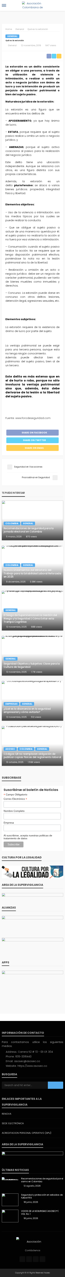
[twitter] (29, 1259)
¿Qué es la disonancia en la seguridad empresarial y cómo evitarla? (27, 710)
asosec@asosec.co (27, 1061)
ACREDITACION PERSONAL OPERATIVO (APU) (26, 1133)
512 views (36, 717)
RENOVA (6, 1114)
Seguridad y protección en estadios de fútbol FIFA (42, 1196)
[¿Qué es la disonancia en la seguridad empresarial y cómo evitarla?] (32, 701)
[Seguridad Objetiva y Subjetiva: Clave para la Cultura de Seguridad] (32, 656)
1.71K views (36, 671)
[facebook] (22, 1259)
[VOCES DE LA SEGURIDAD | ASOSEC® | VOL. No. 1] (10, 1216)
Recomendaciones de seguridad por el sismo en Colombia (42, 1180)
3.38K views (36, 581)
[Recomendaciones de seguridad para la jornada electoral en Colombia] (32, 520)
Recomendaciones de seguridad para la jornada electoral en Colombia (28, 530)
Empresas (11, 703)
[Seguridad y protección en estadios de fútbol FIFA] (10, 1199)
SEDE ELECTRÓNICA (13, 1123)
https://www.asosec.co (32, 1066)
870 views (31, 536)
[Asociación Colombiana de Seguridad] (32, 1241)
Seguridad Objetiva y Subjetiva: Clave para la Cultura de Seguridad (32, 665)
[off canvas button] (4, 5)
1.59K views (34, 762)
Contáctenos (32, 1250)
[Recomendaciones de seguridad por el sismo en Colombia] (10, 1178)
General (12, 36)
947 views (50, 45)
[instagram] (36, 1259)
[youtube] (42, 1259)
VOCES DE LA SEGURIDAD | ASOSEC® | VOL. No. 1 (39, 1213)
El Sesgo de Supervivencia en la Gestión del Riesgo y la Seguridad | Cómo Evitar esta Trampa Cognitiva (30, 619)
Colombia (11, 523)
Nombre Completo (14, 810)
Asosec (10, 748)
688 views (36, 626)
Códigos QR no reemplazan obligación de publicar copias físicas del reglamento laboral (32, 755)
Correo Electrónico (15, 799)
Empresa (9, 822)
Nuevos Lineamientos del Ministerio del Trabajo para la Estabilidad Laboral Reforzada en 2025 (32, 573)
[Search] (60, 5)
